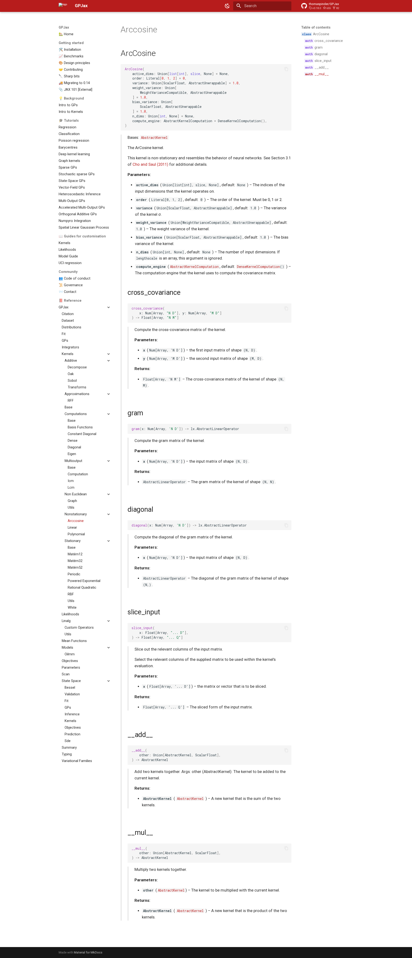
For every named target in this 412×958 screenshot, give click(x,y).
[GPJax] (63, 6)
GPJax (64, 27)
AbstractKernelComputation (194, 266)
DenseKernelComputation (258, 266)
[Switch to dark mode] (227, 6)
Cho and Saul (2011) (150, 164)
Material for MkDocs (88, 952)
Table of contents (315, 27)
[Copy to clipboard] (286, 69)
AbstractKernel (154, 137)
